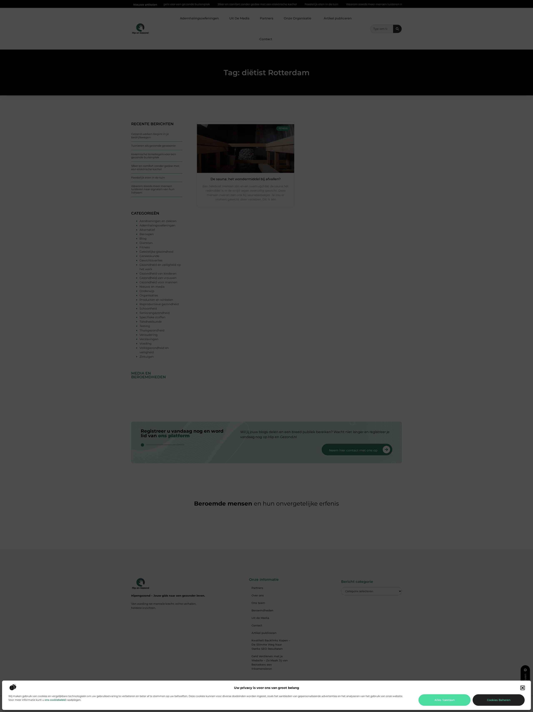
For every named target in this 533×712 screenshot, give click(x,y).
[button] (523, 688)
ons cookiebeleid (55, 699)
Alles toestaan (445, 700)
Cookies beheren (499, 700)
